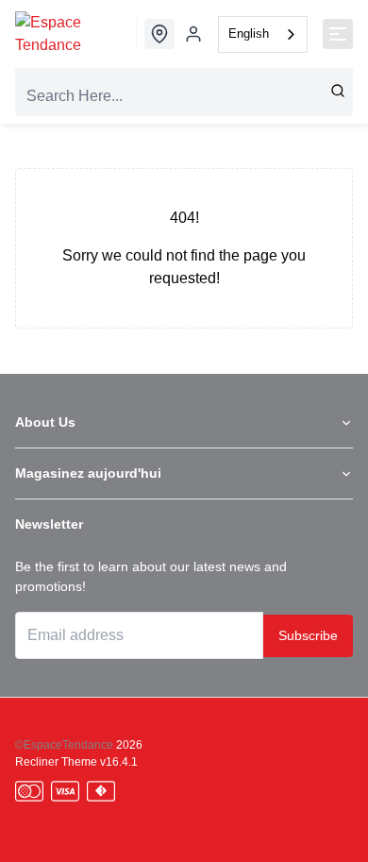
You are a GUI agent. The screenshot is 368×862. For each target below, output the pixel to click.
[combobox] (263, 34)
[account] (193, 34)
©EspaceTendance (64, 745)
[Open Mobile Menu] (338, 34)
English (248, 33)
